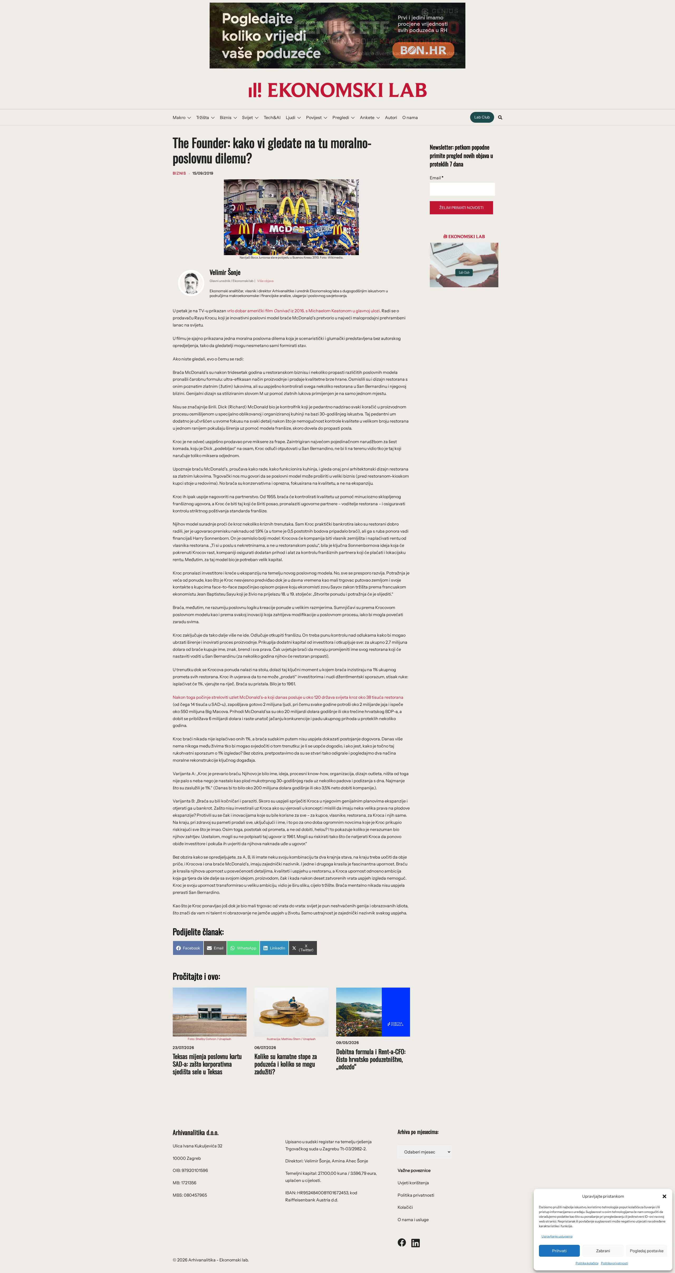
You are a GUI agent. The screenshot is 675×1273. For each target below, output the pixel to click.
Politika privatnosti (614, 1263)
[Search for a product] (500, 117)
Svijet (247, 117)
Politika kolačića (587, 1263)
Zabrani (603, 1250)
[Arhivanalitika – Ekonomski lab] (337, 89)
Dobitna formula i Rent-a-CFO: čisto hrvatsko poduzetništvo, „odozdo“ (371, 1059)
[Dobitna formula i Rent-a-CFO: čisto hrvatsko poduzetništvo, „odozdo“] (373, 1011)
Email (436, 177)
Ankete (367, 117)
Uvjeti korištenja (413, 1182)
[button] (664, 1196)
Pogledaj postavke (646, 1250)
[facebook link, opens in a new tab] (402, 1242)
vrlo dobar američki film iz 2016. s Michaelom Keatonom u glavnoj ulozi (303, 310)
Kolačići (405, 1207)
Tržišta (202, 117)
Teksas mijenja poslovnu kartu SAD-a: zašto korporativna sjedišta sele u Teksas (207, 1063)
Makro (179, 117)
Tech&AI (272, 117)
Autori (391, 117)
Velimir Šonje (225, 272)
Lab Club (482, 117)
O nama (410, 117)
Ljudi (290, 117)
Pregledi (340, 117)
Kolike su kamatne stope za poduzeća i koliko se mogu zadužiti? (285, 1063)
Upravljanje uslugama (557, 1236)
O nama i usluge (413, 1219)
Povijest (314, 117)
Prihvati (559, 1250)
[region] (337, 35)
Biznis (226, 117)
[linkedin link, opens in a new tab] (415, 1242)
